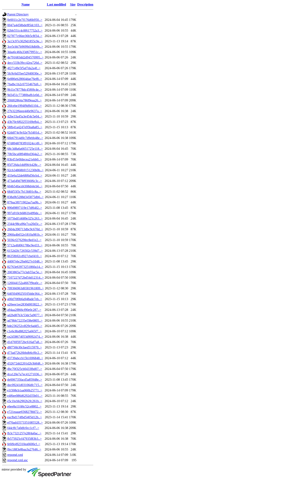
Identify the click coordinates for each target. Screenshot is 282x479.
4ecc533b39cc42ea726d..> (24, 62)
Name (25, 4)
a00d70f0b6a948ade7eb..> (24, 299)
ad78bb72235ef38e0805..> (25, 320)
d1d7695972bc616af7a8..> (25, 342)
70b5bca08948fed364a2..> (24, 154)
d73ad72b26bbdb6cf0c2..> (25, 352)
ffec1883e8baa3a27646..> (24, 449)
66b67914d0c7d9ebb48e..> (25, 138)
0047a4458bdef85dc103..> (25, 25)
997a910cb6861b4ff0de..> (24, 213)
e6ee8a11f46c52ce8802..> (24, 406)
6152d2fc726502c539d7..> (25, 250)
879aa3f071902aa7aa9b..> (24, 202)
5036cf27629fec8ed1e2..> (24, 240)
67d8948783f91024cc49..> (25, 143)
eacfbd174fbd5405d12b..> (24, 417)
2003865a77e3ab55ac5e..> (25, 272)
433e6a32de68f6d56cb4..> (24, 175)
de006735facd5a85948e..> (24, 379)
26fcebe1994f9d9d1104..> (24, 105)
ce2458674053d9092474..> (25, 336)
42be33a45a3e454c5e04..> (25, 116)
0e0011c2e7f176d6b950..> (24, 19)
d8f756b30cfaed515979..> (24, 347)
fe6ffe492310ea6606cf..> (23, 444)
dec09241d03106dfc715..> (25, 385)
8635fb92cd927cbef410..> (24, 256)
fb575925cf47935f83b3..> (24, 438)
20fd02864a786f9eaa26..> (24, 100)
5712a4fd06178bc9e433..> (25, 245)
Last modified (56, 4)
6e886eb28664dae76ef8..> (24, 79)
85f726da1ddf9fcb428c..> (24, 164)
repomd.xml (15, 454)
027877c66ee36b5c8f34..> (24, 36)
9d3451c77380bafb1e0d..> (25, 95)
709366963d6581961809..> (25, 288)
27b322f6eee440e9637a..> (24, 111)
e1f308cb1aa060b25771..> (24, 390)
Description (85, 4)
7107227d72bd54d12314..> (25, 277)
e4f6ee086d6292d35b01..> (25, 395)
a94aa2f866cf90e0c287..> (24, 309)
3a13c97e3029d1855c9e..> (25, 41)
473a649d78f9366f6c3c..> (24, 181)
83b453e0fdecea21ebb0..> (24, 159)
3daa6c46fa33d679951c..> (24, 52)
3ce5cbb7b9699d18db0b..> (25, 46)
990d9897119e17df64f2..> (24, 207)
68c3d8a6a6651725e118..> (25, 148)
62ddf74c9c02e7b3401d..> (25, 132)
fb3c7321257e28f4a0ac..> (24, 433)
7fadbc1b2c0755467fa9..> (24, 84)
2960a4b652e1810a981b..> (25, 234)
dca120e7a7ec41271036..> (25, 374)
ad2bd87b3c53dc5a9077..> (25, 315)
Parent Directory (18, 14)
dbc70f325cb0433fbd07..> (24, 369)
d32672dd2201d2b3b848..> (25, 363)
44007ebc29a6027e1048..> (25, 261)
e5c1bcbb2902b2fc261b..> (24, 401)
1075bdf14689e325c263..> (25, 218)
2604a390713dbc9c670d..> (25, 229)
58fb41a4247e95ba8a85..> (24, 127)
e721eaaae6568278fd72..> (24, 412)
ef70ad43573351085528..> (25, 422)
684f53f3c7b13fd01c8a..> (24, 191)
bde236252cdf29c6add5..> (24, 326)
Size (73, 4)
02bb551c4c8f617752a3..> (25, 30)
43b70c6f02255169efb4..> (24, 122)
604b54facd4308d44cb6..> (25, 186)
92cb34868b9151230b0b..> (25, 170)
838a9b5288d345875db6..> (25, 197)
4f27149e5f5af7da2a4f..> (23, 68)
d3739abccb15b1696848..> (25, 358)
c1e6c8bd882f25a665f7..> (24, 331)
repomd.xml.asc (17, 460)
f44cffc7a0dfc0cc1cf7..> (23, 428)
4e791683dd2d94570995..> (25, 57)
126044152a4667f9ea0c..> (24, 283)
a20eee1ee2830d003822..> (25, 304)
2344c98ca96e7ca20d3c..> (24, 224)
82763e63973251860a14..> (25, 267)
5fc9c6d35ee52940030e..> (24, 73)
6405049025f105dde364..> (25, 293)
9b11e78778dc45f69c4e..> (24, 89)
